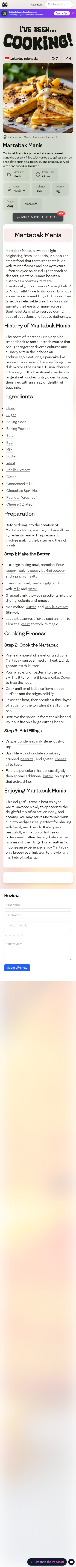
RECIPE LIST (37, 4)
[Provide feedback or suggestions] (71, 1562)
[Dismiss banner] (73, 13)
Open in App (62, 13)
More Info (31, 204)
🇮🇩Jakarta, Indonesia (21, 58)
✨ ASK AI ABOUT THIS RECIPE (38, 217)
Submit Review (17, 967)
